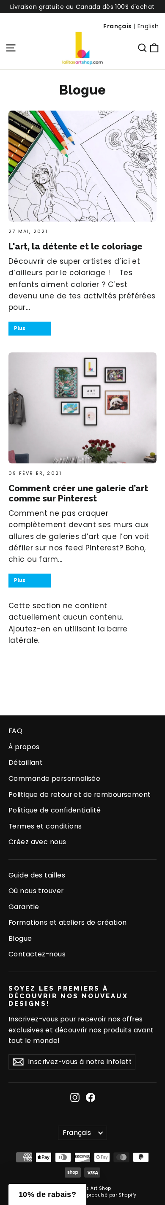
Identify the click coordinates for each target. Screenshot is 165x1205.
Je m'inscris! (43, 627)
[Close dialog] (156, 545)
